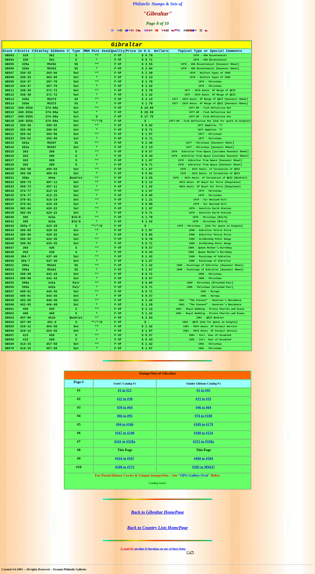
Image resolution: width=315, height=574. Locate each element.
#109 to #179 (203, 424)
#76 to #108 (203, 416)
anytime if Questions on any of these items (153, 548)
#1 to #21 (125, 390)
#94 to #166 (124, 424)
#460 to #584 (203, 458)
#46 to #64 (203, 407)
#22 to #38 (125, 399)
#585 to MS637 (203, 467)
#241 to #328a (124, 441)
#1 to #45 (203, 390)
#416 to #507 (124, 458)
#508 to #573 (124, 467)
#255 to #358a (203, 441)
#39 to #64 (125, 407)
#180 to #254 (203, 433)
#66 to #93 (125, 416)
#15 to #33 (203, 399)
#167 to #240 (124, 433)
